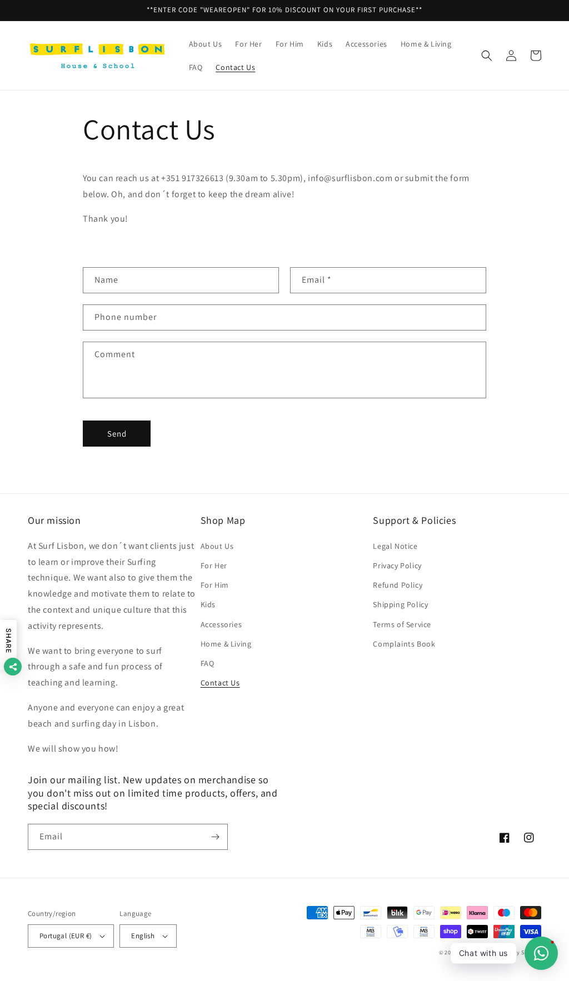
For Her (214, 565)
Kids (208, 604)
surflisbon (474, 952)
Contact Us (220, 683)
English (142, 935)
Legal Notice (395, 546)
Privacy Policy (397, 565)
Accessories (221, 624)
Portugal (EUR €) (65, 935)
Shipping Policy (400, 604)
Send (117, 433)
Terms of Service (402, 624)
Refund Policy (397, 585)
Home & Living (226, 644)
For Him (215, 585)
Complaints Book (404, 644)
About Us (217, 546)
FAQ (207, 663)
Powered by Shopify (514, 952)
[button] (487, 55)
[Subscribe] (215, 837)
